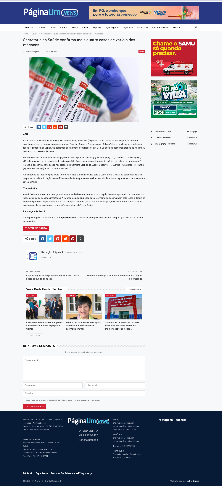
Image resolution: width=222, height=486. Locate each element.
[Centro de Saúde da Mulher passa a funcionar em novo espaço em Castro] (44, 306)
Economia (142, 27)
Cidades (41, 27)
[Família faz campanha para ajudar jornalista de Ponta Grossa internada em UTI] (84, 306)
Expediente (42, 473)
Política (29, 27)
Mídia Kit (28, 473)
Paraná (64, 27)
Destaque (31, 295)
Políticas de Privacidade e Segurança (71, 473)
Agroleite (128, 27)
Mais (175, 27)
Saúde (85, 27)
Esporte (97, 27)
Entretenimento (160, 27)
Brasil (75, 27)
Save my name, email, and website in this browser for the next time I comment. (63, 400)
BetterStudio (193, 481)
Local (53, 27)
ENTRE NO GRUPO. (37, 228)
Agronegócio (112, 27)
